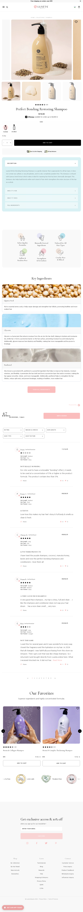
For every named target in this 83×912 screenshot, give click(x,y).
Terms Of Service (53, 899)
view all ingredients (41, 389)
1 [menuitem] (32, 678)
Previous (3, 731)
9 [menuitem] (50, 678)
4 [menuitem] (39, 678)
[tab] (62, 416)
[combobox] (13, 430)
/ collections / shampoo (43, 17)
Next (80, 731)
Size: (41, 121)
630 (47, 104)
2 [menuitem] (34, 678)
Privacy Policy (43, 899)
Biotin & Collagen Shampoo (13, 750)
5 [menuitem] (41, 678)
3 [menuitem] (36, 678)
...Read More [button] (56, 660)
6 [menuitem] (43, 678)
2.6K (15, 747)
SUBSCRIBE (41, 836)
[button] (23, 480)
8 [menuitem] (48, 678)
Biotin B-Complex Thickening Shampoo (57, 750)
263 (54, 747)
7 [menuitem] (46, 678)
